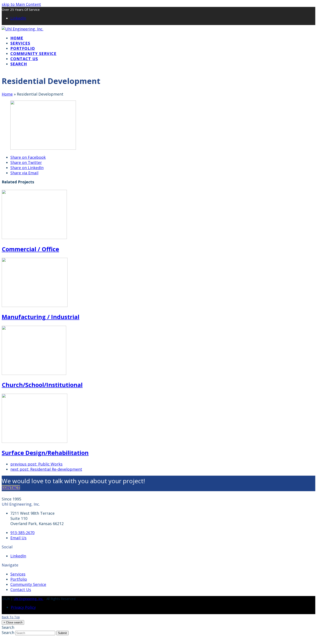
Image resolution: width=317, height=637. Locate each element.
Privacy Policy (23, 607)
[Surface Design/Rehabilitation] (34, 441)
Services (17, 574)
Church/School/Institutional (42, 385)
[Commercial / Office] (34, 237)
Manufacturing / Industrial (40, 317)
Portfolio (18, 579)
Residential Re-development (46, 469)
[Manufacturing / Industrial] (34, 305)
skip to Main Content (21, 4)
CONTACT (11, 487)
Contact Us (20, 589)
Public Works (36, 464)
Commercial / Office (30, 249)
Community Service (28, 584)
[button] (18, 63)
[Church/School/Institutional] (34, 373)
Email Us (18, 537)
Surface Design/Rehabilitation (45, 453)
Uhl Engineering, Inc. (28, 598)
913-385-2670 (22, 532)
